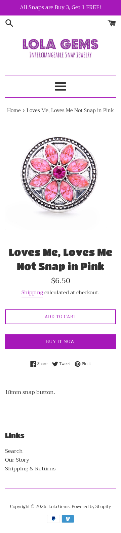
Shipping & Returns (30, 468)
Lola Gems (59, 506)
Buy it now (60, 341)
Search (14, 451)
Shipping (32, 292)
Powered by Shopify (91, 506)
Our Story (17, 460)
